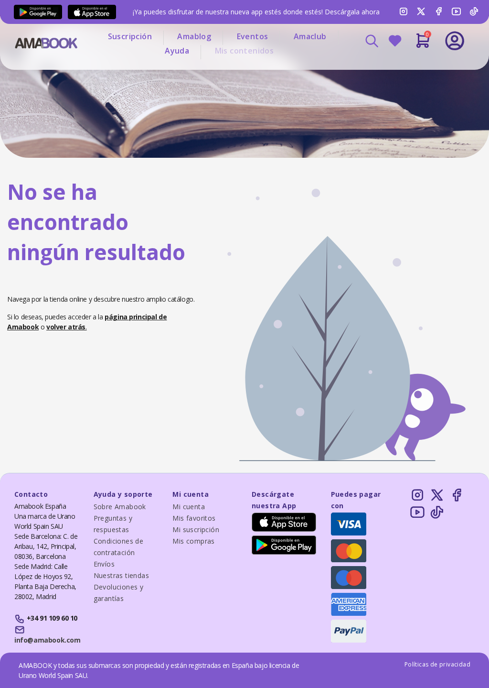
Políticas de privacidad (437, 664)
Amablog (194, 36)
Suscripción (130, 36)
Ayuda (177, 50)
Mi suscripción (195, 529)
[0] (423, 44)
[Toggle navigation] (422, 67)
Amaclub (310, 36)
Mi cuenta (188, 506)
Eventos (252, 36)
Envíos (104, 563)
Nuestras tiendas (121, 575)
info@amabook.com (47, 639)
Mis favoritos (193, 518)
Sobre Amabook (120, 506)
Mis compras (193, 541)
